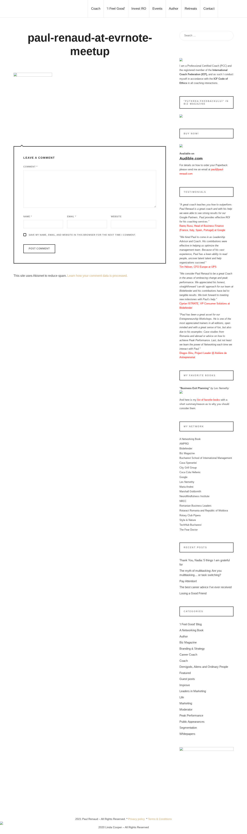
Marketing (185, 703)
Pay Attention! (188, 581)
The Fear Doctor (188, 529)
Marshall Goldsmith (190, 491)
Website (116, 216)
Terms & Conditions (160, 818)
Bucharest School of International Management (205, 458)
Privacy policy (137, 818)
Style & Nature (187, 520)
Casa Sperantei (188, 462)
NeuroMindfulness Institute (194, 496)
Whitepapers (187, 733)
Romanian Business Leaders (195, 505)
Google (183, 477)
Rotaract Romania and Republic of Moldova (203, 510)
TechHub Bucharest (190, 524)
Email (71, 216)
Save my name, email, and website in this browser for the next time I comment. (82, 235)
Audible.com (191, 158)
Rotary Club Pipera (189, 515)
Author (183, 636)
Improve (184, 685)
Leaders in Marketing (192, 691)
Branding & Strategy (192, 648)
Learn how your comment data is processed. (97, 275)
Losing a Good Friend (192, 593)
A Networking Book (190, 439)
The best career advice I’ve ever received (205, 587)
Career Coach (188, 654)
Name (27, 216)
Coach (183, 660)
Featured (185, 673)
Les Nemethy (186, 481)
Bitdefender (185, 448)
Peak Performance (191, 715)
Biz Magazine (187, 453)
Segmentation (188, 727)
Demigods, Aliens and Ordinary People (203, 666)
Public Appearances (192, 721)
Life (181, 697)
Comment (30, 166)
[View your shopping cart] (226, 8)
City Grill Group (188, 467)
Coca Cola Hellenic (190, 472)
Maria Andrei (186, 486)
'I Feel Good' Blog (190, 624)
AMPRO (184, 443)
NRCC (182, 501)
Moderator (185, 709)
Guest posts (187, 679)
